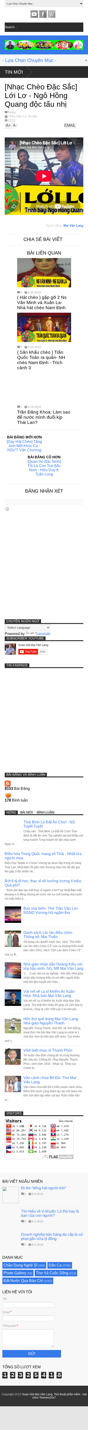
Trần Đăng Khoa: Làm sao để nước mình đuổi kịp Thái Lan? (43, 417)
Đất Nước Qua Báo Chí (23, 1281)
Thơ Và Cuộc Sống (52, 1273)
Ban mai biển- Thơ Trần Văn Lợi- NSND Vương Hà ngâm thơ (51, 910)
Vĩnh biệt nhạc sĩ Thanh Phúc (48, 1050)
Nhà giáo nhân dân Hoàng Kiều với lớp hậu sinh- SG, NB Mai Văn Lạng (53, 966)
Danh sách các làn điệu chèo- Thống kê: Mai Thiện (48, 935)
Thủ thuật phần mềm (67, 1394)
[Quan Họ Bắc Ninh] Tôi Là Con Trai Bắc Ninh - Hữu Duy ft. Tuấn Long (44, 468)
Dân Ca (21, 116)
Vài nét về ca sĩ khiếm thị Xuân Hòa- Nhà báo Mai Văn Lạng (49, 993)
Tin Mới (14, 72)
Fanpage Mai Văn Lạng (43, 14)
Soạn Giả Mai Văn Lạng (37, 1394)
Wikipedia (51, 14)
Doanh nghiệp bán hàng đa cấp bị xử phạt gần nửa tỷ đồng (52, 1236)
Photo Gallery (15, 1273)
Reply (11, 112)
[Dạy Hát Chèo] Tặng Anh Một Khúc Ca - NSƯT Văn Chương (24, 446)
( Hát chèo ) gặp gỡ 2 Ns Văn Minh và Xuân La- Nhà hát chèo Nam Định (42, 302)
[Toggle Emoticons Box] (7, 508)
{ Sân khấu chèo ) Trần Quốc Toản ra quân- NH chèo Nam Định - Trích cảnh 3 (41, 360)
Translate (42, 634)
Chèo (11, 116)
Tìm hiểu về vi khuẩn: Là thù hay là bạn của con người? (50, 1213)
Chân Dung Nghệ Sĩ (20, 1265)
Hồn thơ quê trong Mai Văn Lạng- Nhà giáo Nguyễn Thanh (51, 1021)
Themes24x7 (47, 1397)
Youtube (34, 14)
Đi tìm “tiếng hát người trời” (43, 1188)
